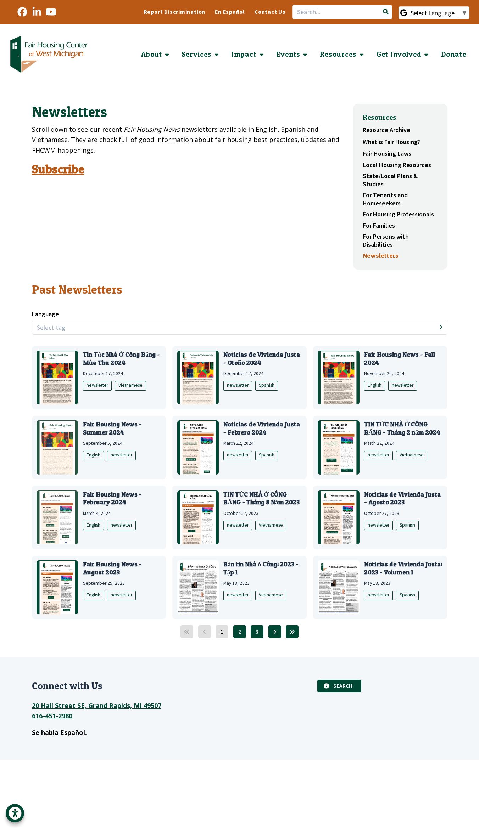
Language (45, 314)
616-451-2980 (52, 715)
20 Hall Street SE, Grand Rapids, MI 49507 (96, 705)
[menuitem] (175, 12)
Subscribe (58, 168)
